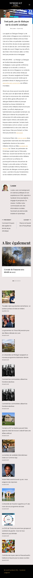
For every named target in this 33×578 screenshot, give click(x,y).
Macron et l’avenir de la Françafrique (25, 223)
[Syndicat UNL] (16, 4)
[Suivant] (28, 263)
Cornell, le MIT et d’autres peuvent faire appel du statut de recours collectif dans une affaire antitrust (16, 430)
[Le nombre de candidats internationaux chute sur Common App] (16, 446)
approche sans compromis (11, 83)
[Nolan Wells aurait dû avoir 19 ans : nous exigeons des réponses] (16, 470)
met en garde (22, 138)
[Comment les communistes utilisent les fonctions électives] (16, 370)
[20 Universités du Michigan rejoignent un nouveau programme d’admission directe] (16, 345)
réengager (19, 133)
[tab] (13, 280)
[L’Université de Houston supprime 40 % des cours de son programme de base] (16, 494)
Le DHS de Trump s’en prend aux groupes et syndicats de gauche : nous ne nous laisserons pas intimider (16, 530)
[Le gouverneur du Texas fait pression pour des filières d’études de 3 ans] (16, 321)
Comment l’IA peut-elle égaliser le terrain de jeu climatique (8, 225)
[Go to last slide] (4, 263)
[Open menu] (29, 4)
